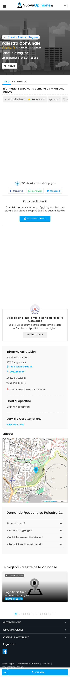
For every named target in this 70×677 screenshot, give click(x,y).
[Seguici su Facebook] (4, 651)
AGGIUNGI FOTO (36, 218)
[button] (16, 614)
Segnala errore (18, 382)
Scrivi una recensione (28, 47)
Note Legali (8, 663)
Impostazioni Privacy (13, 666)
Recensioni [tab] (19, 81)
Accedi (66, 6)
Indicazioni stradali (21, 366)
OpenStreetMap (50, 501)
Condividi (18, 190)
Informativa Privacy (28, 663)
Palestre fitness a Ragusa (22, 37)
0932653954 (17, 371)
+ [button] (7, 442)
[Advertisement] (35, 139)
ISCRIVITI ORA (35, 334)
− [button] (7, 447)
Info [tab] (6, 81)
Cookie (46, 663)
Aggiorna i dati (18, 378)
